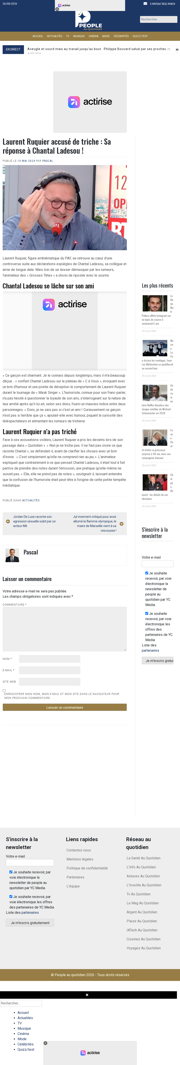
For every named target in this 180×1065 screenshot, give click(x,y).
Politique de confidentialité (87, 868)
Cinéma (93, 36)
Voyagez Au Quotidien (144, 948)
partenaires (150, 650)
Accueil (37, 36)
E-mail (8, 670)
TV (67, 36)
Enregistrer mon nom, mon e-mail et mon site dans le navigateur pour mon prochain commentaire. (61, 696)
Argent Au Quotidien (142, 912)
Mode (106, 36)
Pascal (47, 160)
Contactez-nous (162, 3)
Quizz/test (140, 36)
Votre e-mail (151, 557)
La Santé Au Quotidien (143, 858)
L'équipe (73, 886)
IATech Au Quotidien (142, 930)
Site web (9, 681)
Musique (79, 36)
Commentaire (15, 604)
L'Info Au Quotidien (141, 867)
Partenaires (75, 877)
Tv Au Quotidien (139, 894)
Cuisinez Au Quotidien (143, 939)
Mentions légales (80, 859)
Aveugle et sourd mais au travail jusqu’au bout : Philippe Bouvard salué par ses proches (98, 51)
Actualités (54, 36)
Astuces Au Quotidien (143, 876)
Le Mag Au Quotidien (143, 903)
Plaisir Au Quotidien (142, 921)
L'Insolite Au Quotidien (144, 885)
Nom (7, 658)
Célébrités (121, 36)
